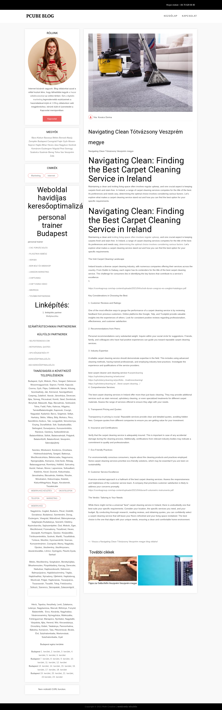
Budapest (42, 141)
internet (51, 175)
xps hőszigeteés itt (39, 353)
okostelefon (65, 491)
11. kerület (50, 662)
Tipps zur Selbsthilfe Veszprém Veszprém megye (112, 583)
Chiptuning (35, 278)
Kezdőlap (170, 16)
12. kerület (61, 662)
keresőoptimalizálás (39, 359)
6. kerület (61, 655)
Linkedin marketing (39, 272)
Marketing (36, 175)
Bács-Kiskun (38, 137)
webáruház (37, 506)
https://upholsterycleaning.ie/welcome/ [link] (106, 376)
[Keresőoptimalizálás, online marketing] (40, 19)
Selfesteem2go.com (39, 341)
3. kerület (65, 651)
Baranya (48, 137)
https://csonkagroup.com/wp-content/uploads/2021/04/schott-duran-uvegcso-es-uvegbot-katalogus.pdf (137, 288)
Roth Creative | (119, 707)
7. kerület (44, 659)
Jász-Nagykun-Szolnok (65, 145)
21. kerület (68, 673)
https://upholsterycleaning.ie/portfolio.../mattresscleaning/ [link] (115, 380)
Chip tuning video (38, 284)
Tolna (57, 152)
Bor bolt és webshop (40, 266)
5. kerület (51, 655)
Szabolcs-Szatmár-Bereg (42, 152)
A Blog (55, 103)
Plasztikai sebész (38, 254)
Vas (62, 152)
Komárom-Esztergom (41, 148)
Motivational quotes (39, 347)
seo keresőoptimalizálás (42, 365)
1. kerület (45, 651)
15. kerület (66, 666)
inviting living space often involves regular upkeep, (135, 237)
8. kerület (54, 659)
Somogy (69, 148)
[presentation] (187, 570)
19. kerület (45, 673)
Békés (56, 137)
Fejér (60, 141)
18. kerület (62, 669)
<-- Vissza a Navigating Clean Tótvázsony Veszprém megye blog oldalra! (123, 541)
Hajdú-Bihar (42, 145)
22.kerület (46, 677)
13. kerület (44, 666)
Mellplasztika (52, 316)
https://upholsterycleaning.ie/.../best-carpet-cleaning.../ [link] (114, 383)
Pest (62, 148)
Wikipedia (34, 290)
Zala (52, 156)
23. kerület (57, 677)
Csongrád (52, 141)
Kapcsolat (189, 16)
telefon (35, 498)
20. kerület (57, 673)
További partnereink (39, 296)
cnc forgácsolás (38, 248)
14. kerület (55, 666)
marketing (52, 498)
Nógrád (56, 148)
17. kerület (50, 669)
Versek (33, 260)
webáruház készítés (41, 491)
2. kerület (55, 651)
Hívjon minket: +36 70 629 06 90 (180, 5)
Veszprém (69, 152)
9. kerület (65, 659)
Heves (51, 145)
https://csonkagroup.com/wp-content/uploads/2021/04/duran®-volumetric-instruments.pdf (131, 490)
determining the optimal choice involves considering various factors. (151, 244)
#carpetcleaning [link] (135, 373)
